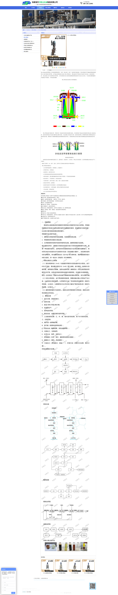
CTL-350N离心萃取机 (88, 573)
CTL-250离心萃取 (74, 573)
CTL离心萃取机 (37, 578)
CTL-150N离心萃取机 (61, 573)
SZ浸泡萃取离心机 (44, 578)
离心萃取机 (29, 591)
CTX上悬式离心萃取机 (47, 573)
